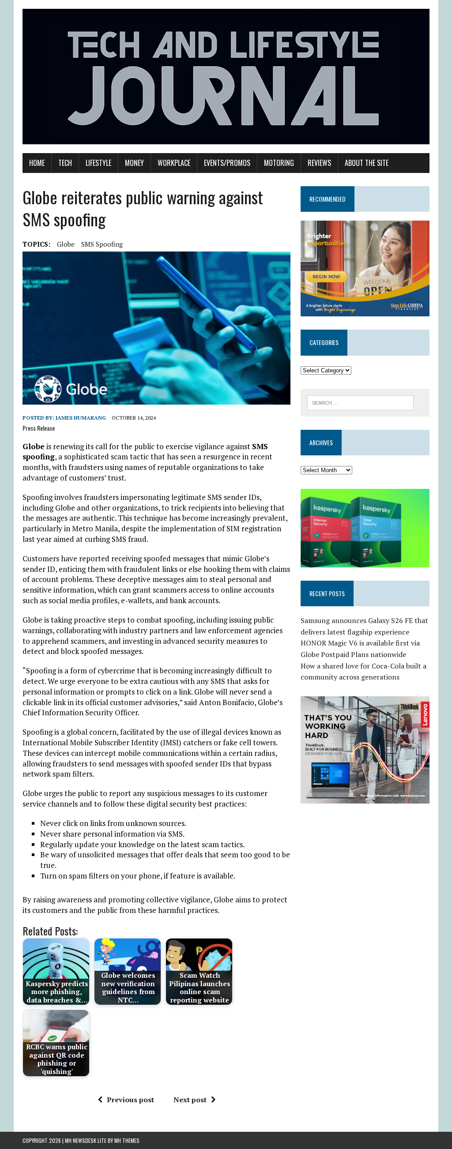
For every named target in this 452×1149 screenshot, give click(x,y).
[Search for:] (360, 402)
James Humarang (81, 417)
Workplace (174, 163)
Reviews (319, 163)
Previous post (130, 1099)
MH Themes (126, 1140)
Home (37, 163)
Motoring (279, 163)
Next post (190, 1099)
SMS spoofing (102, 244)
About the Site (366, 163)
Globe (66, 244)
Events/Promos (227, 163)
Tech (65, 163)
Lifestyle (98, 163)
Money (134, 163)
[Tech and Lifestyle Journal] (226, 76)
